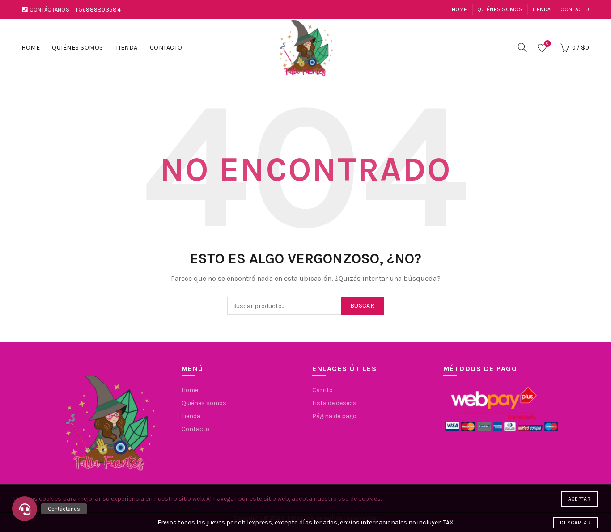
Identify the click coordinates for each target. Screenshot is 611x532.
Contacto (574, 9)
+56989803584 (98, 9)
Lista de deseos (547, 43)
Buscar (362, 305)
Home (459, 9)
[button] (24, 508)
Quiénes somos (499, 9)
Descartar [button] (575, 522)
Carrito (322, 390)
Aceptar (579, 499)
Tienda (541, 9)
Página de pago (334, 416)
